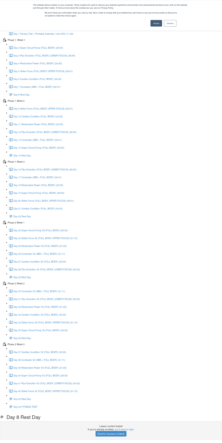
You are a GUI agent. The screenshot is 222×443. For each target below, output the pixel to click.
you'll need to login (124, 429)
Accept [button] (156, 23)
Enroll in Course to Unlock (111, 433)
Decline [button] (170, 23)
